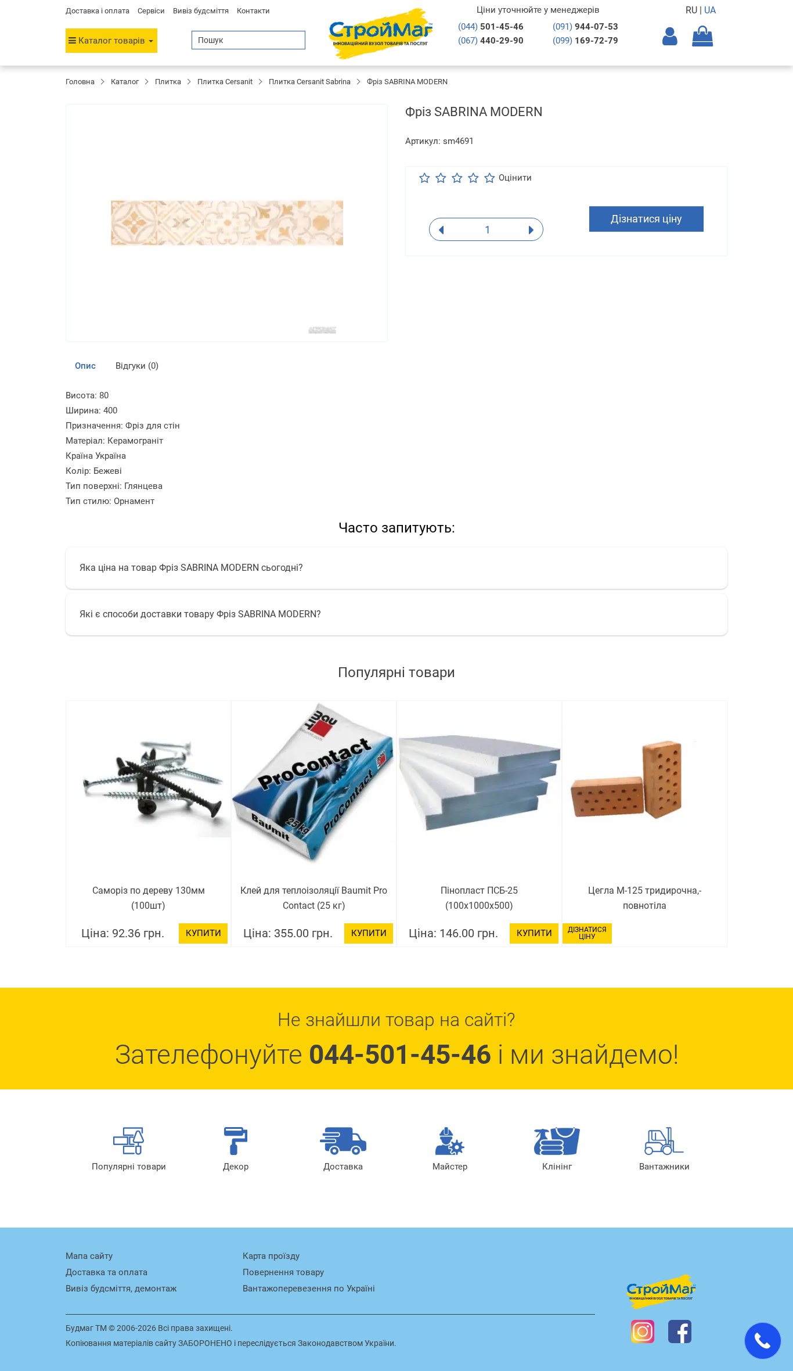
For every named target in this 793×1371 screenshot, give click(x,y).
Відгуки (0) (137, 366)
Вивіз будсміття (201, 10)
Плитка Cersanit (225, 81)
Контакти (253, 10)
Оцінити (515, 177)
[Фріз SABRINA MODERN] (227, 223)
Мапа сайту (89, 1256)
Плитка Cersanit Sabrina (310, 81)
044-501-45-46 (400, 1054)
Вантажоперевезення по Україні (309, 1288)
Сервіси (151, 10)
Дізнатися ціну (646, 219)
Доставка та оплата (106, 1272)
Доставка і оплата (97, 10)
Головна (80, 81)
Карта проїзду (271, 1256)
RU (693, 10)
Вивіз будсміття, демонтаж (121, 1288)
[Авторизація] (677, 40)
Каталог (125, 81)
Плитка (168, 81)
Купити (203, 933)
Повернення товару (283, 1272)
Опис (85, 366)
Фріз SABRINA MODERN (407, 81)
